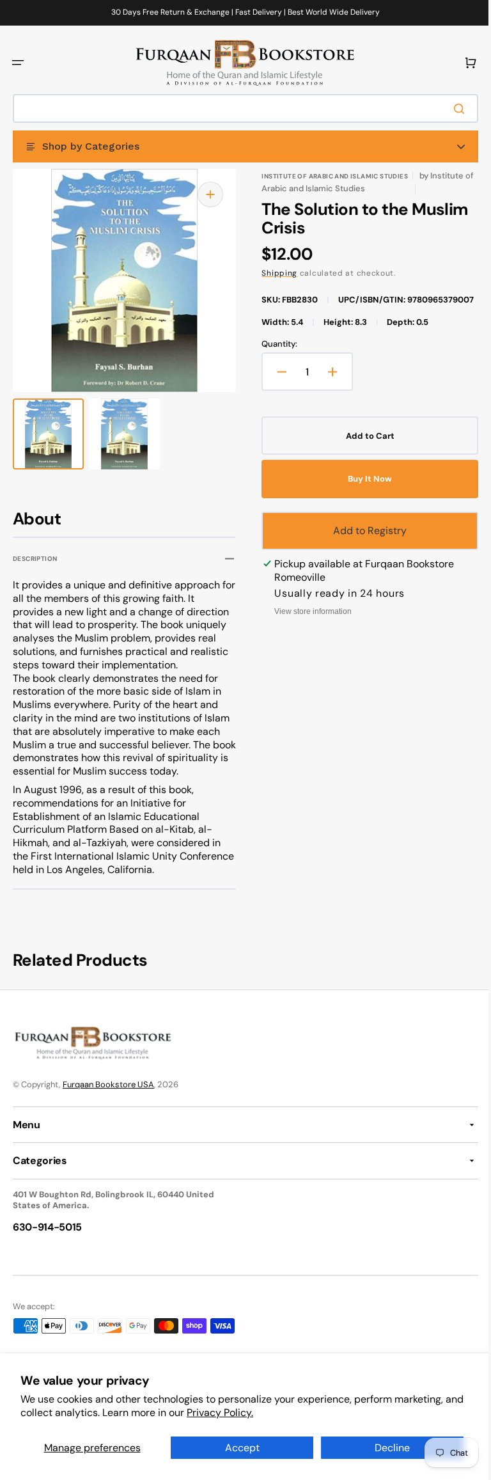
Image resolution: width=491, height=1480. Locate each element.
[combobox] (241, 108)
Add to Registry (363, 544)
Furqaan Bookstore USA (108, 1097)
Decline (384, 1447)
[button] (18, 63)
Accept (237, 1447)
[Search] (452, 109)
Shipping (275, 273)
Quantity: (275, 357)
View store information (308, 624)
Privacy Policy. (240, 1412)
